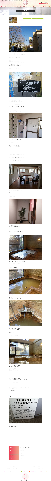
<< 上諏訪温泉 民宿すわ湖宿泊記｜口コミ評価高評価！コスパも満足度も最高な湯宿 (13, 467)
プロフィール (16, 6)
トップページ (6, 6)
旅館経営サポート (35, 6)
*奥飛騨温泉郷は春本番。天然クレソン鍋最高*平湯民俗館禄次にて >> (38, 467)
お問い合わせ (44, 6)
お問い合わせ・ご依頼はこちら (43, 3)
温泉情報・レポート (25, 6)
